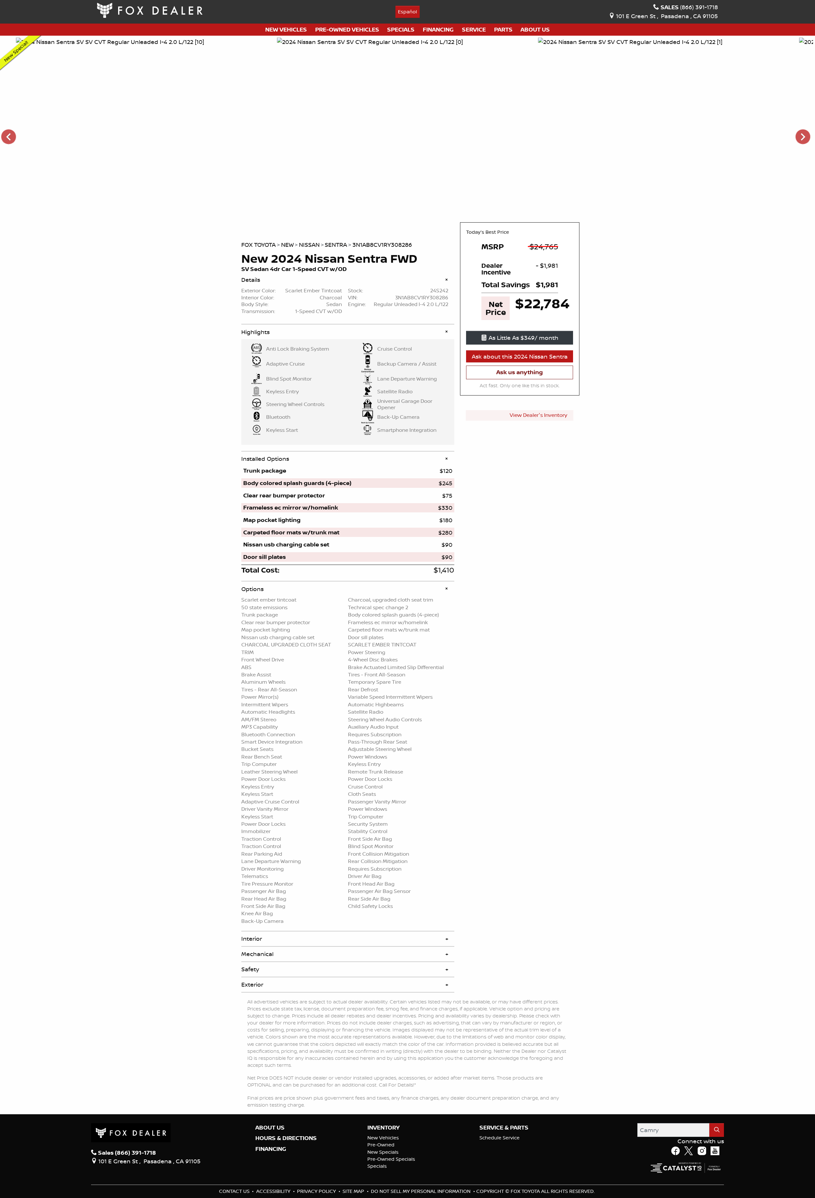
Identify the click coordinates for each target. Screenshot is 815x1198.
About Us (270, 1127)
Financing (270, 1149)
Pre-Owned (380, 1144)
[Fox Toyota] (150, 9)
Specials (377, 1166)
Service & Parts (503, 1127)
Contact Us (235, 1191)
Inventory (383, 1127)
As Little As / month (523, 337)
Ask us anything (519, 372)
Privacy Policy (317, 1191)
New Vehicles (383, 1137)
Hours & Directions (286, 1138)
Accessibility (274, 1191)
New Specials (383, 1152)
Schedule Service (499, 1137)
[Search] (716, 1130)
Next (802, 136)
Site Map (354, 1191)
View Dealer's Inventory (538, 414)
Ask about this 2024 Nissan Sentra (520, 356)
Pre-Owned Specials (391, 1159)
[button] (286, 30)
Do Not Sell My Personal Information (421, 1191)
